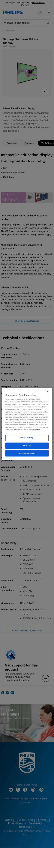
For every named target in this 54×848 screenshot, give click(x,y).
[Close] (47, 391)
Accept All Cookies (27, 453)
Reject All (27, 445)
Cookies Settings (27, 438)
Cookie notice (34, 430)
